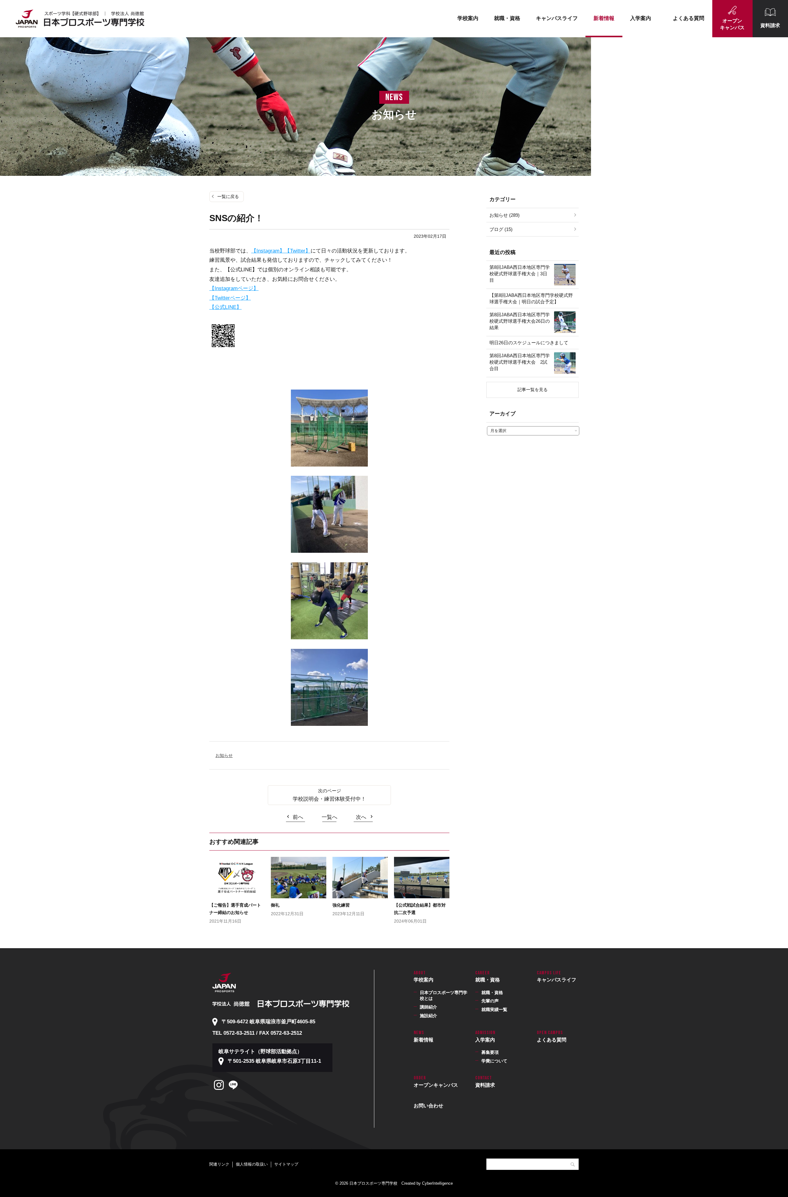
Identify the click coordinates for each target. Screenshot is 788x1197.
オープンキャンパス (732, 24)
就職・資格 (507, 18)
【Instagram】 (268, 251)
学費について (494, 1060)
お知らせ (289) (504, 215)
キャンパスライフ (557, 18)
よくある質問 (688, 18)
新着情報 (603, 18)
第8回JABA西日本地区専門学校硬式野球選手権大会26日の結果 (519, 321)
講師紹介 (428, 1007)
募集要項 (490, 1052)
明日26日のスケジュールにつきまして (528, 342)
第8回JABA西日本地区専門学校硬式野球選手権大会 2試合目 (519, 362)
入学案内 (640, 18)
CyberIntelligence (437, 1183)
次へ (361, 817)
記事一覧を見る (532, 389)
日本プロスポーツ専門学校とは (443, 995)
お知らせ (224, 755)
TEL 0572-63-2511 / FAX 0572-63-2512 (257, 1033)
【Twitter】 (298, 251)
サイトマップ (286, 1164)
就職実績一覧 (494, 1009)
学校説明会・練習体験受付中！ (329, 799)
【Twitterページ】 (230, 298)
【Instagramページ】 (234, 288)
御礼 (275, 905)
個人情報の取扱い (252, 1164)
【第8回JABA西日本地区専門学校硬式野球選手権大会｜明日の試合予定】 (531, 298)
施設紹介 (428, 1015)
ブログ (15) (501, 229)
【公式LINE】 (225, 307)
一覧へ (329, 817)
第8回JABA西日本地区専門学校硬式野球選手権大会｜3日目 (519, 274)
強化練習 (341, 905)
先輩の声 (490, 1000)
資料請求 (770, 25)
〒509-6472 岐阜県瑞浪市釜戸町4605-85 (268, 1022)
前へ (298, 817)
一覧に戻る (228, 196)
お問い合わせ (428, 1105)
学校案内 (467, 18)
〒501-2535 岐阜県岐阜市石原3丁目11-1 (274, 1061)
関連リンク (219, 1164)
